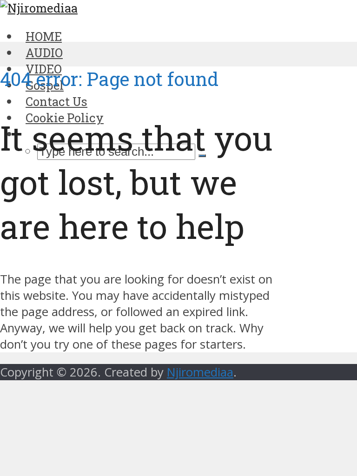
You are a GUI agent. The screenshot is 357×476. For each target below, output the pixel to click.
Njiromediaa (200, 372)
